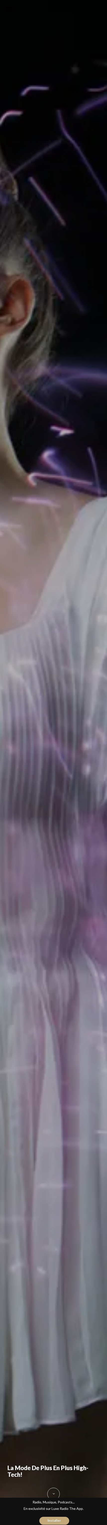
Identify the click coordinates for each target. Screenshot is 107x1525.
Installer (54, 1521)
